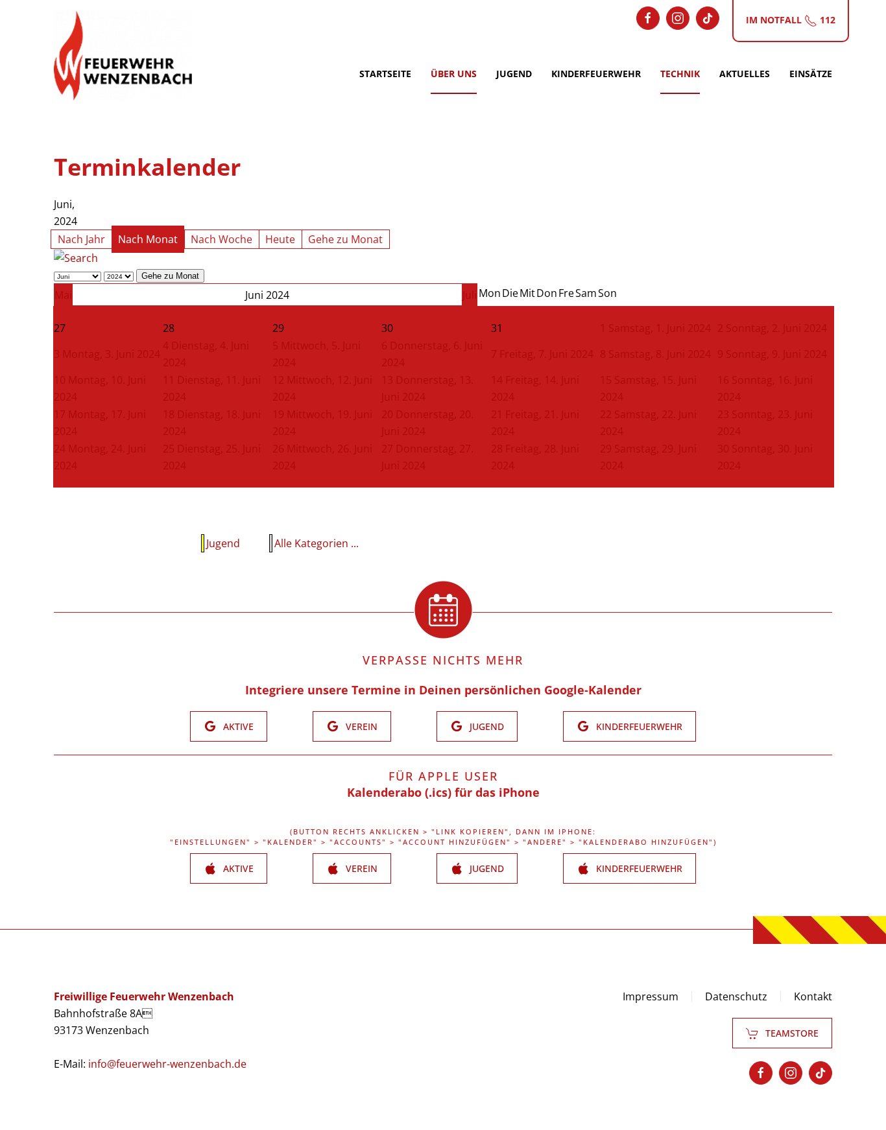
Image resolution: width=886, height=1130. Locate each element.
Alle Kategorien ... (316, 543)
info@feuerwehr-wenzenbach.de (167, 1064)
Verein (361, 726)
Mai (63, 295)
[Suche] (76, 257)
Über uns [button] (454, 73)
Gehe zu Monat (345, 239)
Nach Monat (148, 239)
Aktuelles (744, 73)
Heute (280, 239)
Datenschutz (736, 996)
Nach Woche (221, 239)
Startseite (385, 73)
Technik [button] (680, 73)
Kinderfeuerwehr (596, 73)
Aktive (238, 726)
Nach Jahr (81, 239)
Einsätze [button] (810, 73)
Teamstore (792, 1033)
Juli (469, 295)
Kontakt (813, 996)
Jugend (514, 73)
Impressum (650, 996)
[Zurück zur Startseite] (123, 55)
